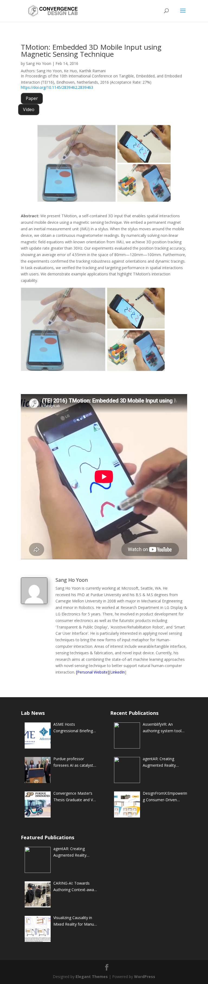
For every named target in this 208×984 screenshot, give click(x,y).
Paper (32, 98)
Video (28, 109)
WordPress (144, 976)
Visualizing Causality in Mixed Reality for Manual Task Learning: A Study (75, 921)
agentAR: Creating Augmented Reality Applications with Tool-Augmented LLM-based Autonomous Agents (163, 762)
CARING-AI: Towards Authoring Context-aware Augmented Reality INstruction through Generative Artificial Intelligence (75, 887)
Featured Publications (47, 837)
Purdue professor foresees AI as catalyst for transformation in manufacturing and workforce (73, 762)
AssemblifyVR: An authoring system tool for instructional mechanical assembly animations (162, 728)
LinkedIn (117, 672)
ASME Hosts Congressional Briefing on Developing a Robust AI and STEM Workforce (74, 728)
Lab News (33, 713)
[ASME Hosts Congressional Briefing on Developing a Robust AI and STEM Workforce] (38, 735)
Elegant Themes (92, 976)
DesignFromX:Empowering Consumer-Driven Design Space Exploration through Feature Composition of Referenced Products (165, 797)
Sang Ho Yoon (38, 63)
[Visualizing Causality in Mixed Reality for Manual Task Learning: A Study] (38, 929)
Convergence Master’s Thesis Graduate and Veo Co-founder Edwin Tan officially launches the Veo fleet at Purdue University (75, 797)
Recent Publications (134, 713)
